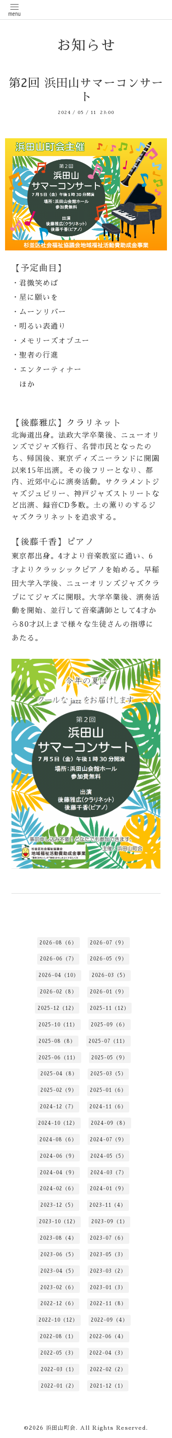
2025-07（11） (108, 1041)
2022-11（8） (108, 1303)
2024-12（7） (58, 1106)
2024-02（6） (58, 1188)
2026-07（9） (108, 942)
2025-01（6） (108, 1090)
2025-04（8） (59, 1073)
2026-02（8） (58, 991)
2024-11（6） (108, 1106)
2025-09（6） (109, 1024)
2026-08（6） (58, 942)
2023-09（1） (109, 1221)
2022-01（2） (59, 1386)
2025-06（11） (58, 1057)
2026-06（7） (58, 958)
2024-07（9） (108, 1139)
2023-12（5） (58, 1205)
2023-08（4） (58, 1238)
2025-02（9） (58, 1090)
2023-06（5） (58, 1254)
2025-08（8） (57, 1041)
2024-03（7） (108, 1172)
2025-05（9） (109, 1057)
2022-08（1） (58, 1336)
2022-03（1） (59, 1369)
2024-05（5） (108, 1156)
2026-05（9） (108, 958)
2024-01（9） (108, 1188)
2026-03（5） (110, 975)
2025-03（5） (108, 1073)
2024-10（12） (58, 1123)
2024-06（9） (59, 1156)
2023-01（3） (108, 1287)
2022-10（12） (58, 1320)
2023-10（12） (58, 1221)
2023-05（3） (108, 1254)
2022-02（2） (108, 1369)
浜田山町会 (61, 1428)
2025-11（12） (109, 1008)
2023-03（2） (108, 1271)
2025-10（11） (58, 1024)
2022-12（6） (58, 1303)
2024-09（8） (109, 1123)
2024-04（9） (59, 1172)
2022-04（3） (107, 1353)
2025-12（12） (57, 1008)
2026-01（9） (108, 991)
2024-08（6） (58, 1139)
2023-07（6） (108, 1238)
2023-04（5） (58, 1271)
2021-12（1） (108, 1386)
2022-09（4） (109, 1320)
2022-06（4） (108, 1336)
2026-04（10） (59, 975)
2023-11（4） (107, 1205)
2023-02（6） (58, 1287)
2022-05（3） (58, 1353)
